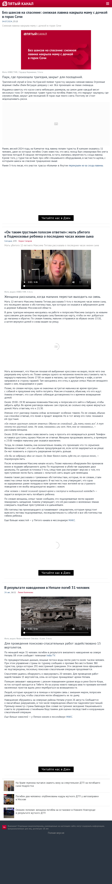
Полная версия (56, 832)
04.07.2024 (7, 21)
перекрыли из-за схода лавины (86, 165)
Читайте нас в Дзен (56, 218)
